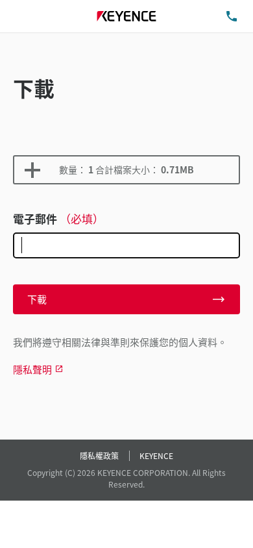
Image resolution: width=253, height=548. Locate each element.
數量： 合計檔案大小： (126, 169)
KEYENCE (156, 455)
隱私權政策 (99, 455)
